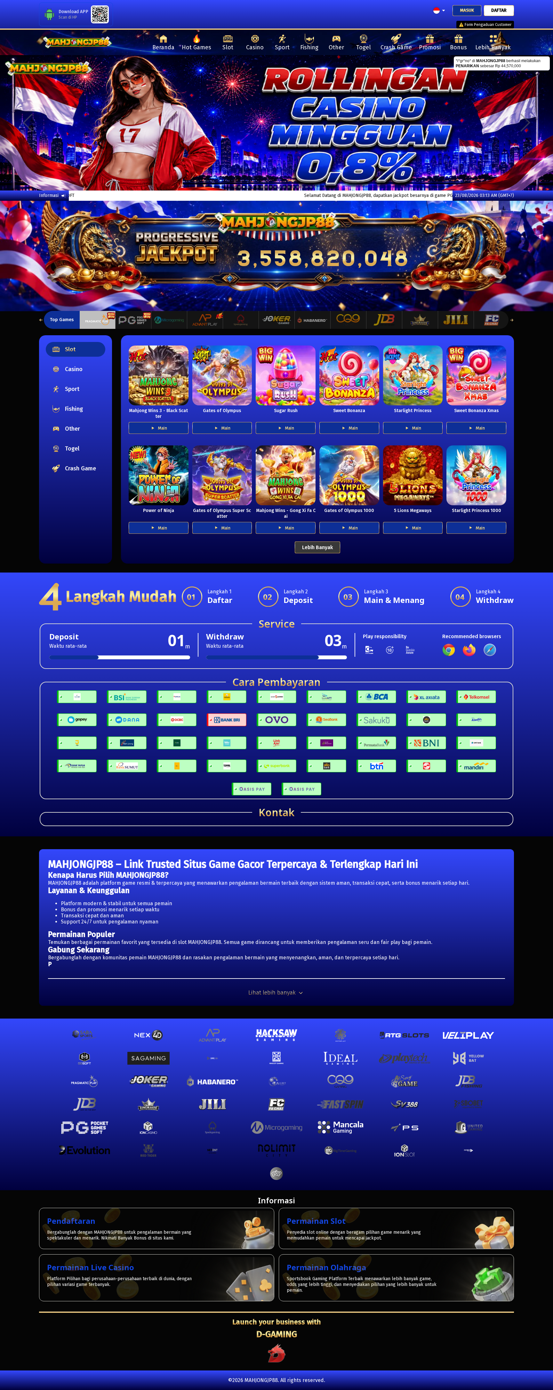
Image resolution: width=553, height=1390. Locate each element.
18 (316, 187)
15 (302, 187)
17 (311, 187)
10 (280, 187)
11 (284, 187)
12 (289, 187)
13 (293, 187)
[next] (525, 123)
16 (307, 187)
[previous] (27, 123)
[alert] (502, 63)
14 (298, 187)
